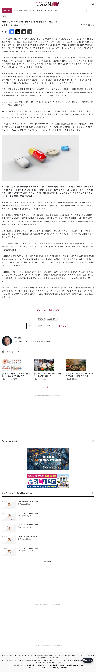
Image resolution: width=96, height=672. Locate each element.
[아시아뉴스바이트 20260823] (9, 539)
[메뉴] (3, 5)
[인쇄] (30, 31)
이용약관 (55, 665)
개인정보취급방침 (66, 665)
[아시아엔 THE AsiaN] (48, 4)
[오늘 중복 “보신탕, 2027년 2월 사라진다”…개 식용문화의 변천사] (80, 365)
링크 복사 (62, 326)
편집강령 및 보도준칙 (44, 665)
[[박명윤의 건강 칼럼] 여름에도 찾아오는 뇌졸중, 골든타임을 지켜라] (16, 365)
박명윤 (4, 25)
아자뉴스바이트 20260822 (28, 548)
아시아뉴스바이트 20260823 (28, 536)
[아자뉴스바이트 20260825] (9, 516)
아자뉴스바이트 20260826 (28, 501)
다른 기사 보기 (48, 561)
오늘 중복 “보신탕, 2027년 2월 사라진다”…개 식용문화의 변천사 (80, 374)
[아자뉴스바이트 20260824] (9, 528)
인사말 (26, 665)
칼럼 (4, 16)
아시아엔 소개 (17, 665)
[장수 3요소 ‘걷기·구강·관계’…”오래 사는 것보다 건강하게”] (48, 365)
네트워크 (32, 665)
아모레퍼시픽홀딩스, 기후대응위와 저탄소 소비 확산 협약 (35, 10)
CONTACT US (78, 665)
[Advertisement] (48, 414)
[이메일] (24, 31)
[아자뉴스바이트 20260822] (9, 551)
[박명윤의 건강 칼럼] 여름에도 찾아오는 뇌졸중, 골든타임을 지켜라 (16, 374)
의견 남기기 (48, 387)
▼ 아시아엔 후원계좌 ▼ (48, 310)
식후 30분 (52, 319)
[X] (18, 31)
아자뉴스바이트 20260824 (28, 525)
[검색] (93, 5)
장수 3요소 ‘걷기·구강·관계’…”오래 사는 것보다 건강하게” (47, 374)
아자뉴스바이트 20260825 (28, 513)
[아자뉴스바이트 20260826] (9, 504)
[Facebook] (12, 31)
